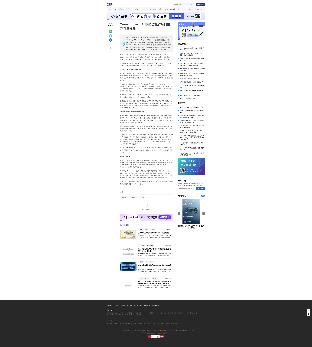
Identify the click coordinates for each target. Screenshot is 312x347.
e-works (157, 313)
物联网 (197, 9)
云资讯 (166, 9)
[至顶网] (110, 4)
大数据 (175, 323)
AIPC (184, 9)
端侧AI (179, 9)
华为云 (133, 314)
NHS (141, 229)
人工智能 (172, 9)
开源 (171, 323)
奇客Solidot (142, 313)
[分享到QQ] (110, 36)
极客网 (174, 313)
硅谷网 (124, 314)
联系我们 (109, 305)
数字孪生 (156, 323)
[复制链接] (110, 40)
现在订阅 (200, 188)
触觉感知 (154, 278)
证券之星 (135, 313)
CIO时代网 (186, 313)
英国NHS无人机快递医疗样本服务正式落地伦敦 (153, 233)
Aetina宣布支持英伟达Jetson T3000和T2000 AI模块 (154, 266)
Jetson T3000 (149, 262)
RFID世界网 (118, 314)
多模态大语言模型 (144, 278)
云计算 (132, 323)
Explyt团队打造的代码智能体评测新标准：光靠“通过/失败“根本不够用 (154, 250)
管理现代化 (110, 313)
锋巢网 (121, 313)
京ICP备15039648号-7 (146, 330)
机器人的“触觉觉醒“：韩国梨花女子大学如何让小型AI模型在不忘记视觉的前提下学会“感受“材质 (154, 282)
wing (146, 229)
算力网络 (151, 323)
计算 (109, 9)
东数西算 (116, 323)
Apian (152, 229)
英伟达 (141, 262)
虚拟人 (141, 323)
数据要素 (190, 9)
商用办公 (136, 9)
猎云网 (128, 314)
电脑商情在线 (110, 314)
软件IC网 (169, 313)
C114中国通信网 (150, 313)
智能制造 (127, 323)
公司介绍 (123, 305)
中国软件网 (179, 313)
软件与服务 (129, 9)
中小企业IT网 (193, 313)
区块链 (167, 323)
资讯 (202, 9)
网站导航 (116, 305)
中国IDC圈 (163, 313)
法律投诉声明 (155, 305)
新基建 (160, 9)
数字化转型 (153, 9)
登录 (200, 4)
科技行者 (116, 313)
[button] (203, 213)
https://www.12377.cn (161, 333)
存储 (114, 9)
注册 (202, 4)
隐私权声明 (147, 305)
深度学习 (133, 197)
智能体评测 (150, 245)
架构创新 (124, 197)
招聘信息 (129, 305)
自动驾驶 (122, 323)
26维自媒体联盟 (128, 313)
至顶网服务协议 (138, 305)
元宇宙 (137, 323)
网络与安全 (121, 9)
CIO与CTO (144, 9)
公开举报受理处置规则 (177, 332)
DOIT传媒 (138, 314)
